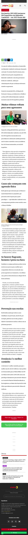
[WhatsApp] (2, 60)
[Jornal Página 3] (9, 6)
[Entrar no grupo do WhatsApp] (2, 533)
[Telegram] (11, 60)
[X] (8, 60)
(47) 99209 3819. (7, 511)
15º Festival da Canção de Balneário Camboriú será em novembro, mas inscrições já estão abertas (12, 469)
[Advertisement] (14, 48)
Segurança (5, 10)
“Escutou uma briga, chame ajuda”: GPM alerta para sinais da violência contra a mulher (14, 461)
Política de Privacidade (14, 492)
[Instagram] (12, 521)
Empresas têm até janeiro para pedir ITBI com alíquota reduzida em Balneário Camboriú (13, 477)
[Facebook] (5, 60)
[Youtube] (19, 521)
